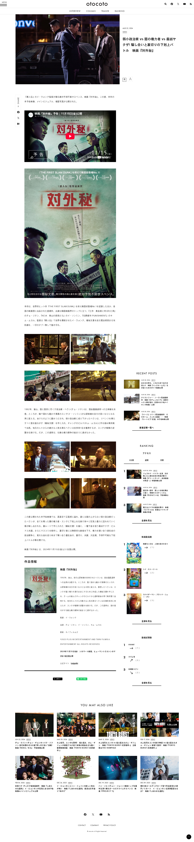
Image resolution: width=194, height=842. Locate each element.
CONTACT (82, 825)
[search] (165, 4)
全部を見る (147, 521)
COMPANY (94, 825)
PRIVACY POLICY (109, 825)
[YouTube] (184, 4)
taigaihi (74, 663)
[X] (178, 4)
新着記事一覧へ (146, 428)
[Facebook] (172, 4)
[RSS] (191, 4)
